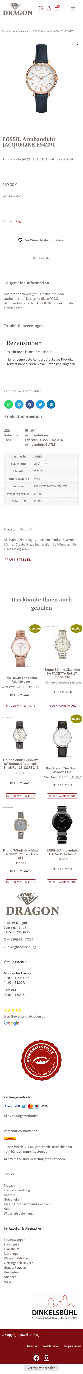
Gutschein (11, 1199)
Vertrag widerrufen (41, 1368)
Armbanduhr (34, 444)
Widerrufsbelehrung (19, 1213)
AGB (7, 1209)
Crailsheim (11, 1249)
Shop (11, 31)
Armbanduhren (23, 31)
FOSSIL (45, 440)
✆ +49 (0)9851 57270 (18, 939)
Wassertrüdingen (16, 1258)
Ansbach (10, 1277)
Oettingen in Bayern (18, 1263)
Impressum (72, 1346)
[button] (73, 9)
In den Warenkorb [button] (20, 705)
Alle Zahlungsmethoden (21, 1116)
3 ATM (50, 444)
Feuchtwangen (14, 1240)
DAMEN (58, 440)
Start (4, 31)
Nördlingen (12, 1254)
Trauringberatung (17, 1190)
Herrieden (11, 1272)
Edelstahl (31, 440)
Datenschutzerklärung (42, 1346)
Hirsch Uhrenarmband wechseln (27, 1204)
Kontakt (9, 1195)
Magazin (10, 1185)
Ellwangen (11, 1244)
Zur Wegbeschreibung (20, 947)
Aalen (8, 1281)
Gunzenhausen (15, 1267)
